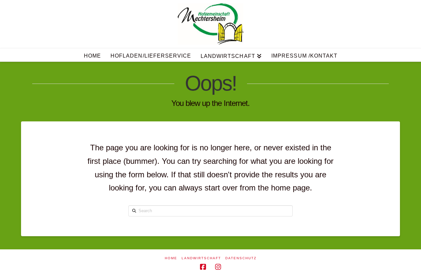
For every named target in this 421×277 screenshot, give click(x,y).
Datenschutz (241, 258)
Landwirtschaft (201, 258)
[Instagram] (218, 267)
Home (171, 258)
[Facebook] (203, 267)
